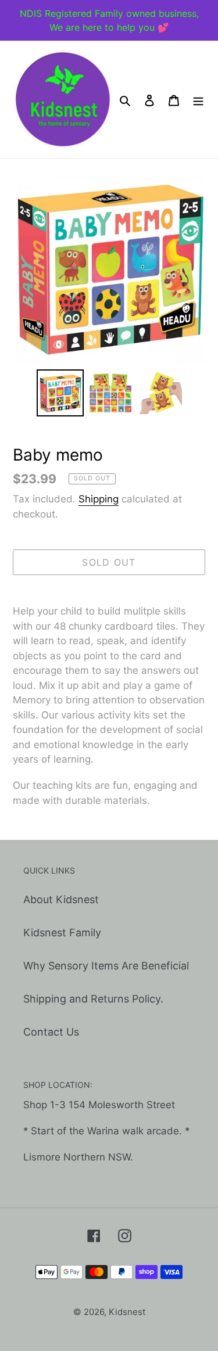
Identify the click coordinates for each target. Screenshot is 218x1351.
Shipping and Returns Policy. (93, 999)
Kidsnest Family (62, 932)
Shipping (98, 499)
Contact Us (51, 1032)
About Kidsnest (61, 899)
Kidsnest (127, 1311)
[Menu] (198, 99)
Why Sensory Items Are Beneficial (106, 966)
